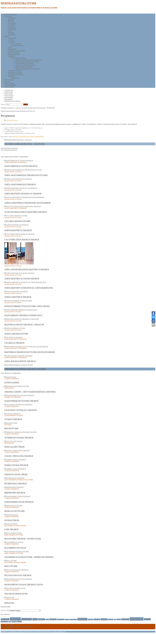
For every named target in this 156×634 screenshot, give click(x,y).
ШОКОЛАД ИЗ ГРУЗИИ (14, 511)
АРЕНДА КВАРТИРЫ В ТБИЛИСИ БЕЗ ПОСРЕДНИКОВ (27, 203)
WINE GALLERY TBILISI (14, 447)
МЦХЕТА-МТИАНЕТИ (16, 74)
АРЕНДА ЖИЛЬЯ (10, 85)
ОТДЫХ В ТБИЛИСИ (13, 419)
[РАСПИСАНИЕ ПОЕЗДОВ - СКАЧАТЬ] (18, 140)
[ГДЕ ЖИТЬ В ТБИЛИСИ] (13, 337)
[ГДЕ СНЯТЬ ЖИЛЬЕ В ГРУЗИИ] (15, 216)
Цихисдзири (4, 621)
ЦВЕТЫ (7, 81)
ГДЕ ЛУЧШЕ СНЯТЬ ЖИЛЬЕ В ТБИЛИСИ (21, 239)
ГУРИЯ (10, 40)
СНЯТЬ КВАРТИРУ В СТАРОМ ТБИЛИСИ (21, 278)
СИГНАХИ (11, 34)
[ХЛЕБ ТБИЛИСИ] (10, 524)
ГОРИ (10, 31)
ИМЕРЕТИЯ (12, 49)
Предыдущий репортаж (9, 148)
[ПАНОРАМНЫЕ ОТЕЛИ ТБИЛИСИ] (17, 496)
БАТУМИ (11, 22)
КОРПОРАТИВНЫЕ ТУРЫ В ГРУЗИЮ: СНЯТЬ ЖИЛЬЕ (27, 306)
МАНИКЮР (8, 99)
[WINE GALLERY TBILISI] (13, 441)
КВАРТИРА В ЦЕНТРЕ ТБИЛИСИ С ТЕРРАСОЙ (24, 324)
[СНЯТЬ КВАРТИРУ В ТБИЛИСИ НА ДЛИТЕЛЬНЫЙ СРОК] (25, 282)
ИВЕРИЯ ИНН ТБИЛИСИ (14, 493)
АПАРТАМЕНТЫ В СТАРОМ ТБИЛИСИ (20, 166)
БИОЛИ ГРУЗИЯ (11, 428)
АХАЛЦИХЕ (12, 23)
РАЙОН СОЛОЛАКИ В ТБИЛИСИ (27, 61)
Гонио (47, 619)
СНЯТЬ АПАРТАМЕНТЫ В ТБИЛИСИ (20, 184)
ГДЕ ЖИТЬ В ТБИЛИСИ (14, 343)
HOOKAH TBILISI (11, 520)
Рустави (118, 619)
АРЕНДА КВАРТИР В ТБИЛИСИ (17, 297)
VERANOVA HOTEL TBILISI (15, 474)
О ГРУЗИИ (8, 16)
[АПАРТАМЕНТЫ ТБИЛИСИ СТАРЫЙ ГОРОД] (20, 310)
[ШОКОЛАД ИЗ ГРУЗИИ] (13, 505)
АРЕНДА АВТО (9, 87)
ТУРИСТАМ (8, 92)
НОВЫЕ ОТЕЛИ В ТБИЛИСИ (16, 465)
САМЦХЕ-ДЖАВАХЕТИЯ (16, 51)
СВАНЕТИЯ (12, 38)
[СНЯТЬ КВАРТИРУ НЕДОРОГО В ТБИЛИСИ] (20, 188)
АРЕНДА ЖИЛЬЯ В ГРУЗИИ (16, 334)
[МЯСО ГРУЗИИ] (10, 560)
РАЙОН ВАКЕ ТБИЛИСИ (23, 67)
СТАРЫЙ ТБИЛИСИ (15, 71)
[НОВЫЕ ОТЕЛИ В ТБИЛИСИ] (15, 459)
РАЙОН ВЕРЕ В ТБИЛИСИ (24, 63)
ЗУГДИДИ (11, 25)
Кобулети (97, 619)
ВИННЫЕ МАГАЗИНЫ (12, 101)
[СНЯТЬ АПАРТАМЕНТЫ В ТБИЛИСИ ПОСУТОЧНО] (23, 170)
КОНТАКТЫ (8, 625)
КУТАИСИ (11, 27)
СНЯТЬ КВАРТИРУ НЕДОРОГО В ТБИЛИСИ (22, 193)
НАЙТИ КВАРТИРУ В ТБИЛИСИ (18, 230)
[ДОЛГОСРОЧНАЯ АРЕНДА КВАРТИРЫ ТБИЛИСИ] (22, 206)
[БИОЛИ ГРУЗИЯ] (10, 423)
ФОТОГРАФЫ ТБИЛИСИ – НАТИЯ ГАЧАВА (22, 539)
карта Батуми (16, 43)
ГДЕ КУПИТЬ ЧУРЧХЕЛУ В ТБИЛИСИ (20, 410)
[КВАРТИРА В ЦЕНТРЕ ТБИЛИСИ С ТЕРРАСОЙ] (21, 319)
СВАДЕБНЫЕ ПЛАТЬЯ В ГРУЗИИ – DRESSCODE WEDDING (28, 557)
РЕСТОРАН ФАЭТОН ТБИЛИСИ (17, 575)
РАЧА (10, 47)
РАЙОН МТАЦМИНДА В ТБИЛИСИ (27, 69)
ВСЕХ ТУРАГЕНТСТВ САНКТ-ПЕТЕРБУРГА (29, 136)
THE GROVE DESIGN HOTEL (16, 594)
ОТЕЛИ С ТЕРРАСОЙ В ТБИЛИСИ (18, 456)
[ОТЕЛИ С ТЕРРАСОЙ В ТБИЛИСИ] (17, 450)
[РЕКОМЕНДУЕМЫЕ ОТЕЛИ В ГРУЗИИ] (18, 365)
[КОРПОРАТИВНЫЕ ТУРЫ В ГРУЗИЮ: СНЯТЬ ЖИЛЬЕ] (18, 301)
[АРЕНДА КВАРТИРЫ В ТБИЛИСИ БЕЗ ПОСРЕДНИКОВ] (24, 197)
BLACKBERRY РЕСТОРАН (15, 548)
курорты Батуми (17, 45)
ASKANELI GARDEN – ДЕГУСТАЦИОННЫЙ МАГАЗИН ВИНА (30, 392)
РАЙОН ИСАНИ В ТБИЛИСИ (25, 65)
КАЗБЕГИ (67, 619)
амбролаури (14, 621)
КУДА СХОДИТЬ (73, 619)
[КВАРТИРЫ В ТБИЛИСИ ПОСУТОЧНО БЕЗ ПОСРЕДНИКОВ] (26, 346)
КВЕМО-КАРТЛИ (14, 54)
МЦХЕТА (11, 20)
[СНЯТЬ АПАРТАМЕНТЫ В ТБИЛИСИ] (18, 179)
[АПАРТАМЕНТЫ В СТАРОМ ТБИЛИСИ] (18, 160)
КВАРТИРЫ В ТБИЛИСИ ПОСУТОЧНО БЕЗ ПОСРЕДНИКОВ (29, 352)
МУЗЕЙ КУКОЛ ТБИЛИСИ (15, 483)
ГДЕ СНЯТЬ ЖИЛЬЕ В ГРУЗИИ (17, 221)
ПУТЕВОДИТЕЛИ (10, 14)
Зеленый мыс (61, 619)
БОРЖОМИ (12, 29)
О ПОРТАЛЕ (8, 90)
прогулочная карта (15, 72)
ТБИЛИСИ (11, 18)
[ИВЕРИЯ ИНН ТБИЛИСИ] (14, 487)
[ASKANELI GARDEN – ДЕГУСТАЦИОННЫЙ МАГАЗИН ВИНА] (16, 386)
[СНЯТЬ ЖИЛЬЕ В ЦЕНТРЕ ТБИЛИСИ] (18, 356)
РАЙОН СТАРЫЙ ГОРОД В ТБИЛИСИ (28, 60)
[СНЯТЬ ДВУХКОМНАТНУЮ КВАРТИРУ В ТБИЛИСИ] (19, 264)
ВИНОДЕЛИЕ (9, 83)
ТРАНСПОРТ (8, 95)
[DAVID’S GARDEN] (10, 377)
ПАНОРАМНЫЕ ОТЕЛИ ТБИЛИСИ (19, 502)
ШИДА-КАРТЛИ (13, 52)
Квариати (90, 619)
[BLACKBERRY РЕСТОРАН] (13, 542)
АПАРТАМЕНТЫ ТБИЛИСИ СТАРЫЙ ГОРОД (23, 315)
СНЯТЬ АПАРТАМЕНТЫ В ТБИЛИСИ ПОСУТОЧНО (26, 175)
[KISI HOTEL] (9, 597)
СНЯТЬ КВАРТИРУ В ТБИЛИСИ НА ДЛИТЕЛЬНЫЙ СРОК (28, 288)
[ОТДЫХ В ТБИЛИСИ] (12, 414)
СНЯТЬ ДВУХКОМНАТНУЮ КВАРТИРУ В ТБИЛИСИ (26, 269)
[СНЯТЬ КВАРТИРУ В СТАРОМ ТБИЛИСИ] (19, 273)
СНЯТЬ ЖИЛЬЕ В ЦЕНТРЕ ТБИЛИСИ (20, 361)
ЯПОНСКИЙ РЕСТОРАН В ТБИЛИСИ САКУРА (23, 584)
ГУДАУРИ (41, 619)
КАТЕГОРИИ (5, 610)
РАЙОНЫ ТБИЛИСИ (19, 58)
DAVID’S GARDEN (11, 382)
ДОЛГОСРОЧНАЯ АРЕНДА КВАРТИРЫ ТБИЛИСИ (25, 212)
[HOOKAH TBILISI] (11, 515)
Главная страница (7, 108)
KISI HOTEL (9, 603)
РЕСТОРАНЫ (9, 80)
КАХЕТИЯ (11, 76)
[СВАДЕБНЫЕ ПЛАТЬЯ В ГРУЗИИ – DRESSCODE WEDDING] (16, 551)
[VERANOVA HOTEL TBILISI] (15, 469)
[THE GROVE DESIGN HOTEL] (15, 588)
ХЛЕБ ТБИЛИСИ (11, 529)
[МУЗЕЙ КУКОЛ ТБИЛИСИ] (14, 478)
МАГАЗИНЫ (8, 97)
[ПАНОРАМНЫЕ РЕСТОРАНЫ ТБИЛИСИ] (19, 395)
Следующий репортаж (9, 150)
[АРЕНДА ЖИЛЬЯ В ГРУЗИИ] (14, 328)
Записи (18, 108)
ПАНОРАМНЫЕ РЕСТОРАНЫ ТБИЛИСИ (21, 401)
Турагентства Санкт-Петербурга (34, 108)
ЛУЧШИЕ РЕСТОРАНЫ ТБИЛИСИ (18, 437)
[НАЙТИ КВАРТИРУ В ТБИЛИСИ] (16, 225)
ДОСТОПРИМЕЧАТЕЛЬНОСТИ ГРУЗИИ (18, 626)
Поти (115, 619)
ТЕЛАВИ (11, 32)
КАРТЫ (6, 36)
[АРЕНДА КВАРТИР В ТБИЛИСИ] (16, 291)
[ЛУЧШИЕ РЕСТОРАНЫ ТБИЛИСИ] (20, 432)
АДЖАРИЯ (11, 42)
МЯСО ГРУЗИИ (10, 566)
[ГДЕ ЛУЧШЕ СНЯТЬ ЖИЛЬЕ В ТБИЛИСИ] (19, 234)
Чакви (9, 621)
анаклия (19, 621)
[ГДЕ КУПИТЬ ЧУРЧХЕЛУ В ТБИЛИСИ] (18, 404)
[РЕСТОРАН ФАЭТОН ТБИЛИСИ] (16, 570)
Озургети (110, 619)
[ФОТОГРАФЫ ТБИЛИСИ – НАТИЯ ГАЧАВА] (13, 533)
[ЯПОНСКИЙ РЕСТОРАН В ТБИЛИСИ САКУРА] (18, 579)
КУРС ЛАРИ (8, 94)
